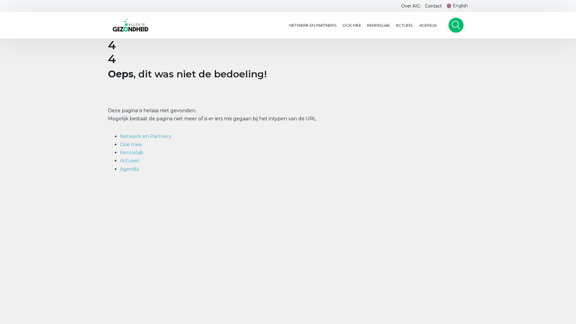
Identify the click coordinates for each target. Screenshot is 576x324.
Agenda (427, 25)
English (460, 5)
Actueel (404, 25)
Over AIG (410, 6)
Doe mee (352, 25)
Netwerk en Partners (313, 25)
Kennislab (378, 25)
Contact (433, 6)
